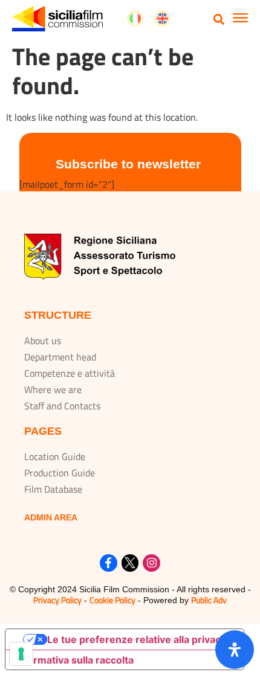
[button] (219, 19)
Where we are (53, 389)
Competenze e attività (69, 373)
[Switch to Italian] (135, 19)
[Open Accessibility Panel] (234, 649)
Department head (60, 357)
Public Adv (209, 599)
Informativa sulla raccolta (74, 660)
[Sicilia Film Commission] (57, 18)
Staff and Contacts (62, 405)
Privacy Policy (57, 599)
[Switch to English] (162, 19)
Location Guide (54, 456)
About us (42, 340)
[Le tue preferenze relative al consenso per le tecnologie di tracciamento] (21, 653)
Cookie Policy (112, 599)
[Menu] (240, 19)
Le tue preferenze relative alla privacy (136, 639)
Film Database (53, 489)
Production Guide (59, 472)
